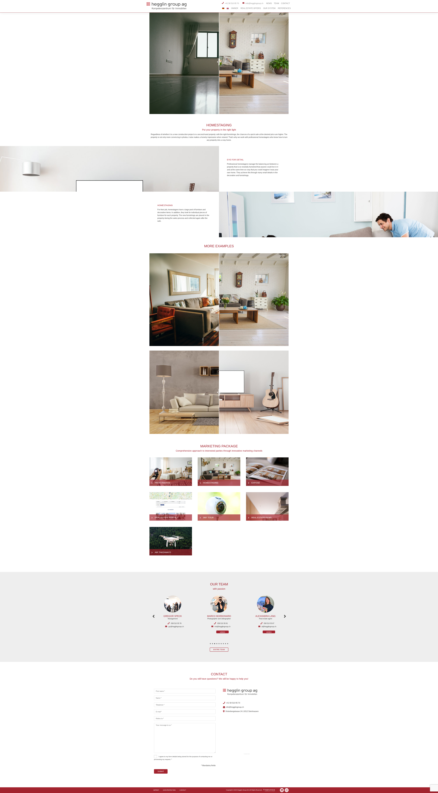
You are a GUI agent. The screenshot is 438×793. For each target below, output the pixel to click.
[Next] (285, 616)
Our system (269, 8)
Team (276, 3)
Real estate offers (251, 8)
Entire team (219, 649)
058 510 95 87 (176, 623)
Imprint (156, 790)
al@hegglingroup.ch (176, 626)
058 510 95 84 (269, 623)
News (269, 3)
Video (176, 632)
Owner (234, 8)
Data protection (169, 790)
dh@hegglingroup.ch (222, 626)
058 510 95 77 (222, 623)
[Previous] (153, 616)
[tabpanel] (172, 613)
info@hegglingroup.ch (235, 707)
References (284, 8)
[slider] (219, 61)
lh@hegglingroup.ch (269, 626)
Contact (285, 3)
